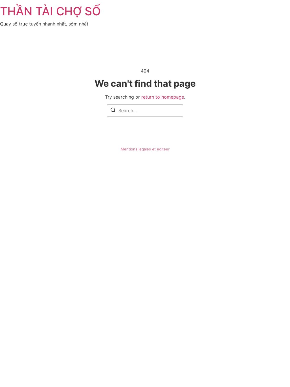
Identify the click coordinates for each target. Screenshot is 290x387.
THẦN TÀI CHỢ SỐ (50, 11)
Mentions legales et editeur (145, 149)
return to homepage (162, 97)
